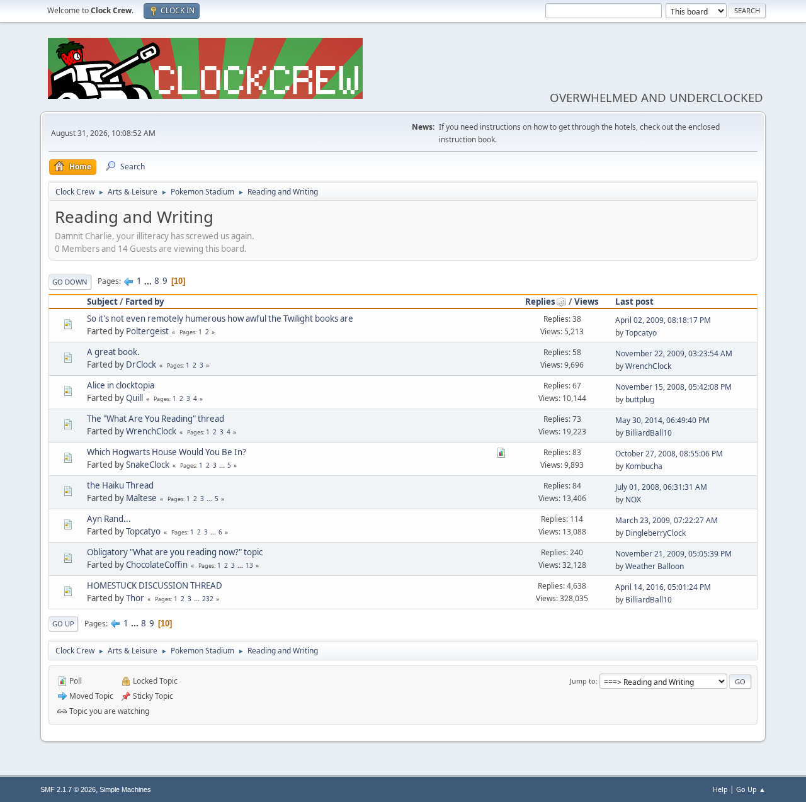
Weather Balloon (654, 566)
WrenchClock (648, 366)
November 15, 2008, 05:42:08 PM (673, 386)
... (149, 280)
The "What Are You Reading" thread (155, 418)
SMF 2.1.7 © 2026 (68, 789)
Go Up (63, 623)
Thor (135, 598)
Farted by (144, 301)
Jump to (583, 681)
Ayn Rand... (109, 518)
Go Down (70, 281)
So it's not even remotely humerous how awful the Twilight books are (220, 318)
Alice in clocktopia (120, 385)
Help (720, 789)
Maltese (141, 498)
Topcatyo (641, 332)
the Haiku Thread (120, 485)
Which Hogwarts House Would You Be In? (166, 452)
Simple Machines (125, 789)
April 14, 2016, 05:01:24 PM (663, 587)
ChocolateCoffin (157, 564)
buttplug (639, 399)
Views (586, 301)
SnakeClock (147, 464)
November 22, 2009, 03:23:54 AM (673, 353)
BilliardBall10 (648, 432)
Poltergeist (147, 331)
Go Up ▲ (751, 789)
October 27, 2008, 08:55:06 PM (669, 453)
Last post (634, 301)
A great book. (113, 352)
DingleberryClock (655, 533)
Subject (102, 301)
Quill (134, 398)
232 (207, 598)
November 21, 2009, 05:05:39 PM (673, 553)
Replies (540, 301)
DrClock (141, 364)
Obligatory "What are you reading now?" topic (175, 552)
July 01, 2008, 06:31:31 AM (661, 487)
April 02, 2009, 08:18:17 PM (663, 320)
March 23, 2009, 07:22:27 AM (666, 520)
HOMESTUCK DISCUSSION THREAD (154, 585)
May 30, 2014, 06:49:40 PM (662, 420)
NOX (633, 499)
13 (249, 565)
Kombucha (643, 466)
